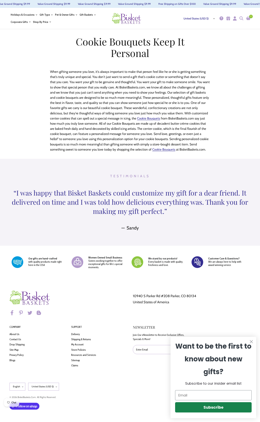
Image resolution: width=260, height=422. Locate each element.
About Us (14, 334)
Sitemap (75, 360)
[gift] (227, 18)
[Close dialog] (251, 341)
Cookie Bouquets (148, 118)
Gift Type (45, 14)
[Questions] (221, 18)
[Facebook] (14, 313)
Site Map (14, 349)
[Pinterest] (22, 313)
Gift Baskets (86, 14)
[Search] (241, 18)
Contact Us (15, 339)
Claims (74, 365)
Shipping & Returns (81, 339)
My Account (77, 344)
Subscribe (213, 407)
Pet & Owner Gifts (64, 14)
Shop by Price (40, 22)
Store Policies (78, 349)
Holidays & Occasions (22, 14)
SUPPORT (76, 327)
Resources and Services (83, 355)
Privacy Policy (17, 355)
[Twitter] (31, 313)
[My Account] (234, 18)
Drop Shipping (17, 344)
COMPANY (15, 327)
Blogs (12, 360)
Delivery (75, 334)
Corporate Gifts (19, 22)
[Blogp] (40, 313)
